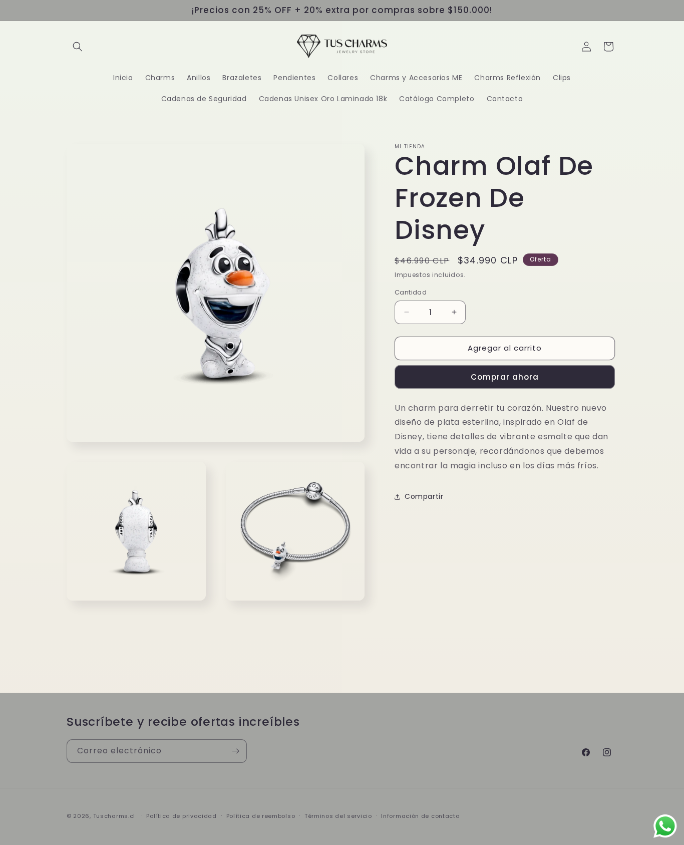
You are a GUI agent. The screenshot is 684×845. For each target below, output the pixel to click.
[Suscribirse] (235, 751)
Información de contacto (420, 816)
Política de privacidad (181, 816)
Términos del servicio (338, 816)
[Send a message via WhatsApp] (665, 826)
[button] (78, 47)
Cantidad (411, 292)
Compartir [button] (424, 496)
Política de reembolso (260, 816)
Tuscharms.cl (114, 816)
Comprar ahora (505, 377)
